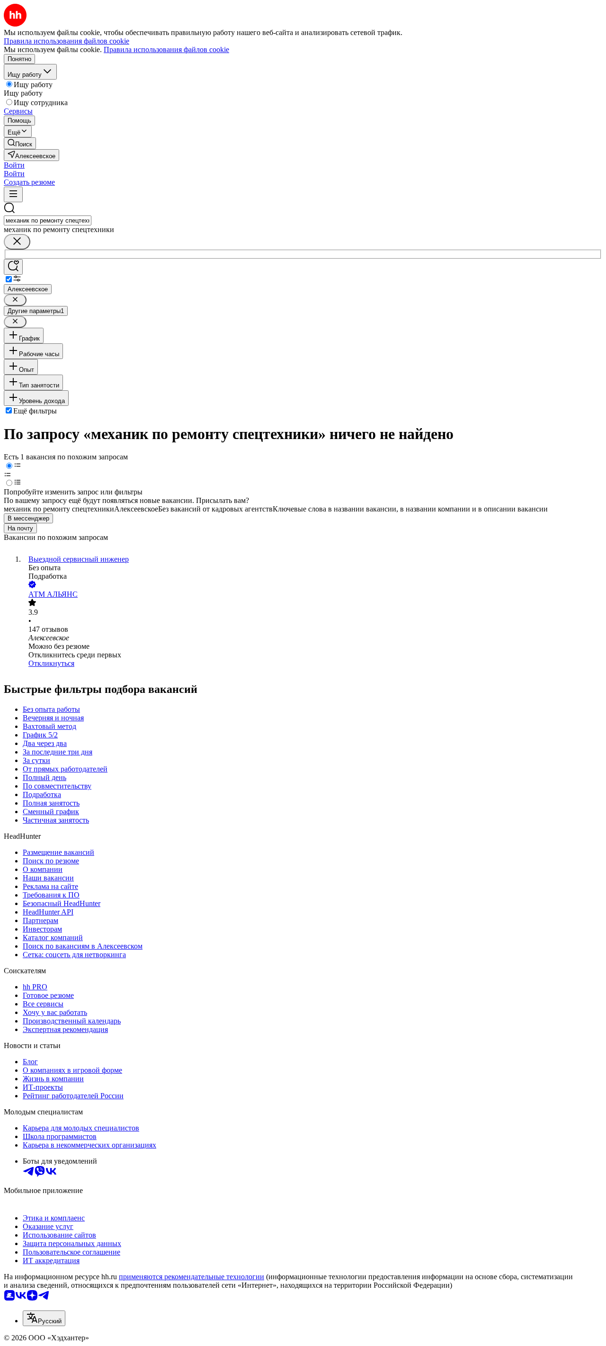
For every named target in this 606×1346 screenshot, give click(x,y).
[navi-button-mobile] (13, 194)
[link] (20, 143)
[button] (14, 165)
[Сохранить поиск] (13, 267)
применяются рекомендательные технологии (191, 1277)
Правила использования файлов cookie (166, 49)
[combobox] (47, 220)
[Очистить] (17, 242)
